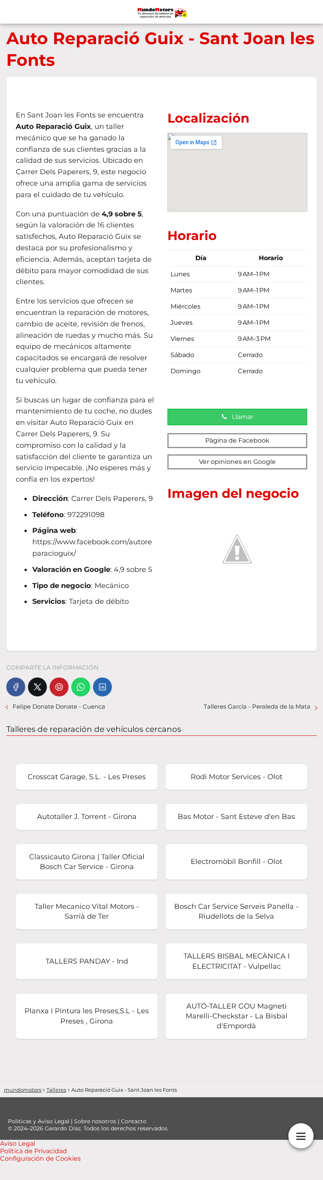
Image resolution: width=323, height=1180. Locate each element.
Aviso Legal (17, 1143)
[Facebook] (15, 686)
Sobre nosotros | (97, 1121)
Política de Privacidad (33, 1151)
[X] (37, 686)
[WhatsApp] (80, 686)
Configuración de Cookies (40, 1158)
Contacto (134, 1121)
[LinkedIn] (102, 686)
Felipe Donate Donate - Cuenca (59, 706)
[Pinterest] (59, 686)
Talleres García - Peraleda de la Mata (257, 706)
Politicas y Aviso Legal (39, 1121)
